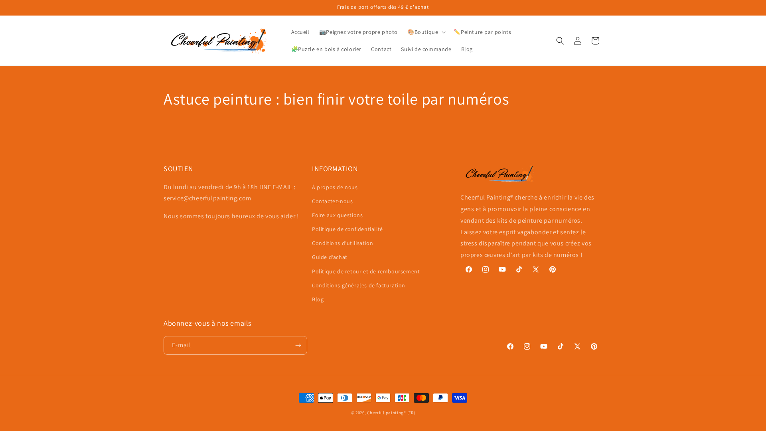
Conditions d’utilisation (342, 243)
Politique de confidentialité (347, 229)
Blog (318, 299)
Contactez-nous (332, 201)
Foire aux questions (337, 215)
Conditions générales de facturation (358, 285)
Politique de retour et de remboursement (366, 271)
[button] (426, 32)
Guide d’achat (329, 257)
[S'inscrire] (298, 345)
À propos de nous (335, 187)
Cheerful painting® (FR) (391, 412)
